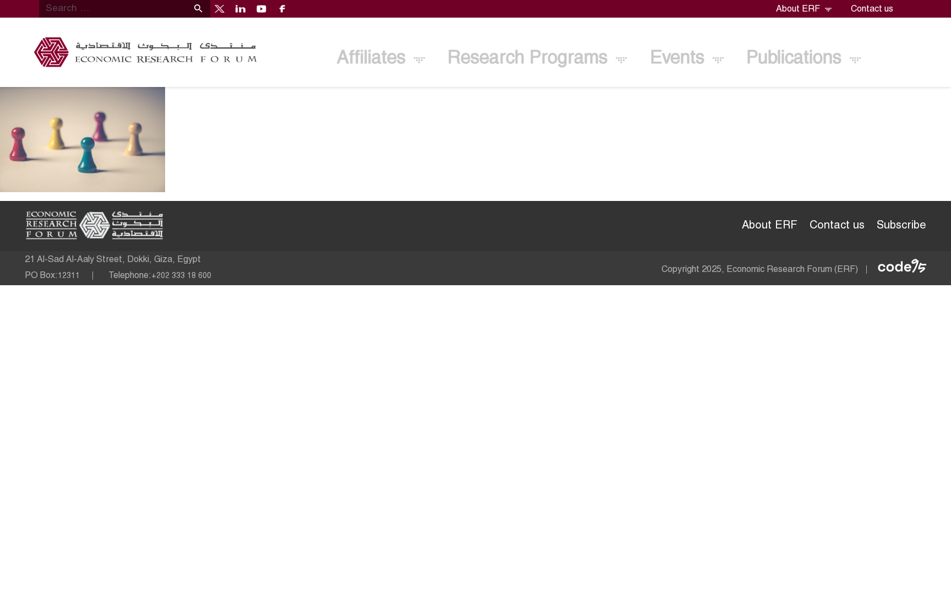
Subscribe (901, 226)
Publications (796, 58)
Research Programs (530, 58)
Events (679, 58)
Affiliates (374, 58)
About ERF (799, 9)
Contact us (872, 9)
